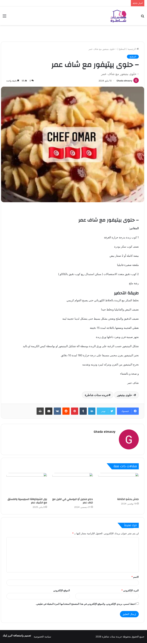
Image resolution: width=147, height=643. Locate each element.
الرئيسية (132, 48)
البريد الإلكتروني (130, 590)
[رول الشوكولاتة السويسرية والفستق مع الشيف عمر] (26, 484)
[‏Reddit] (66, 411)
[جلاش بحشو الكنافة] (118, 484)
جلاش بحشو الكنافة (128, 499)
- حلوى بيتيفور (125, 395)
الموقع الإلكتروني (61, 590)
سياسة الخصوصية (42, 636)
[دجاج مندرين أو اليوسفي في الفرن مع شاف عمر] (72, 484)
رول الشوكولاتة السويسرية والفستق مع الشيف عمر (27, 501)
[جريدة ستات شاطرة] (118, 16)
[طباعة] (40, 411)
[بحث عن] (142, 17)
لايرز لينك (8, 635)
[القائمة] (4, 17)
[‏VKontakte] (57, 411)
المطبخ (122, 48)
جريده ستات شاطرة (97, 395)
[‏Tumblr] (83, 411)
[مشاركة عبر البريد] (48, 411)
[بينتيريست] (74, 411)
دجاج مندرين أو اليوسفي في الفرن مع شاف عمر (72, 501)
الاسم (135, 576)
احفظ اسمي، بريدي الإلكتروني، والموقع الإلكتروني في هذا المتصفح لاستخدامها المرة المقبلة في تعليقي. (86, 603)
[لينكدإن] (91, 411)
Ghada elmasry (124, 80)
